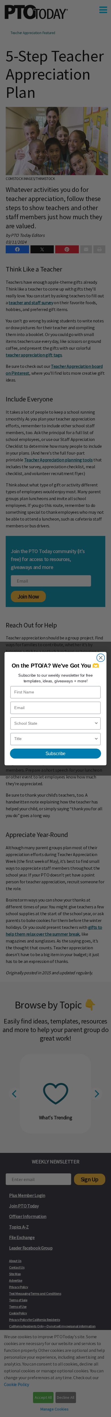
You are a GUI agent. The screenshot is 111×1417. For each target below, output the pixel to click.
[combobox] (54, 723)
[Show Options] (96, 723)
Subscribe (55, 753)
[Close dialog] (101, 658)
